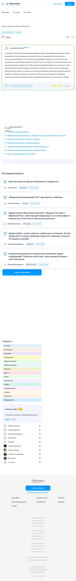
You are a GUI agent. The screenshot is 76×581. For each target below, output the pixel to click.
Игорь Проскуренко (15, 434)
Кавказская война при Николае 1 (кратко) (23, 139)
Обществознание (31, 264)
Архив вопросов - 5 (38, 530)
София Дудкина (13, 430)
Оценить (67, 86)
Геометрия (8, 396)
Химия (6, 377)
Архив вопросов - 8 (38, 538)
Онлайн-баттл (41, 502)
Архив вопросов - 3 (38, 523)
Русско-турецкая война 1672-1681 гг (21, 154)
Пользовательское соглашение (38, 557)
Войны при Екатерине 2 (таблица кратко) (23, 143)
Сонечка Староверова (16, 454)
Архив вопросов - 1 (38, 518)
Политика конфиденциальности (38, 560)
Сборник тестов (42, 497)
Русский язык (8, 357)
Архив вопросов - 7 (38, 536)
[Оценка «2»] (55, 86)
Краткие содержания (19, 502)
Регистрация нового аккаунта (38, 492)
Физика (6, 384)
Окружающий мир (10, 365)
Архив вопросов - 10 (38, 546)
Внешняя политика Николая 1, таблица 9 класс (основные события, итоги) (36, 136)
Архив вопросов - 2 (38, 520)
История (18, 32)
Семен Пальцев (13, 450)
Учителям (61, 502)
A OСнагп (11, 462)
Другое (6, 373)
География (7, 353)
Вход (69, 4)
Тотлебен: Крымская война (17, 132)
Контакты (61, 497)
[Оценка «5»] (61, 86)
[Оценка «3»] (57, 86)
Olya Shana (12, 458)
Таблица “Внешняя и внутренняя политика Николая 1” (28, 147)
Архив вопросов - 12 (38, 551)
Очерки (14, 506)
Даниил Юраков (13, 426)
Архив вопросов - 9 (37, 543)
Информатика (9, 400)
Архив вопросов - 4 (38, 526)
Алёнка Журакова (14, 446)
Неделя (7, 419)
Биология (7, 369)
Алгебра (7, 392)
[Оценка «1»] (53, 86)
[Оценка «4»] (59, 86)
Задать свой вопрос (22, 272)
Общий (13, 419)
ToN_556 (11, 442)
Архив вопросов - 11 (38, 548)
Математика (8, 380)
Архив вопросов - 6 (38, 533)
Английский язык (10, 388)
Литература (23, 187)
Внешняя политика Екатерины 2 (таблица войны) (26, 150)
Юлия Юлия (12, 438)
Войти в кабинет (38, 488)
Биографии (15, 497)
